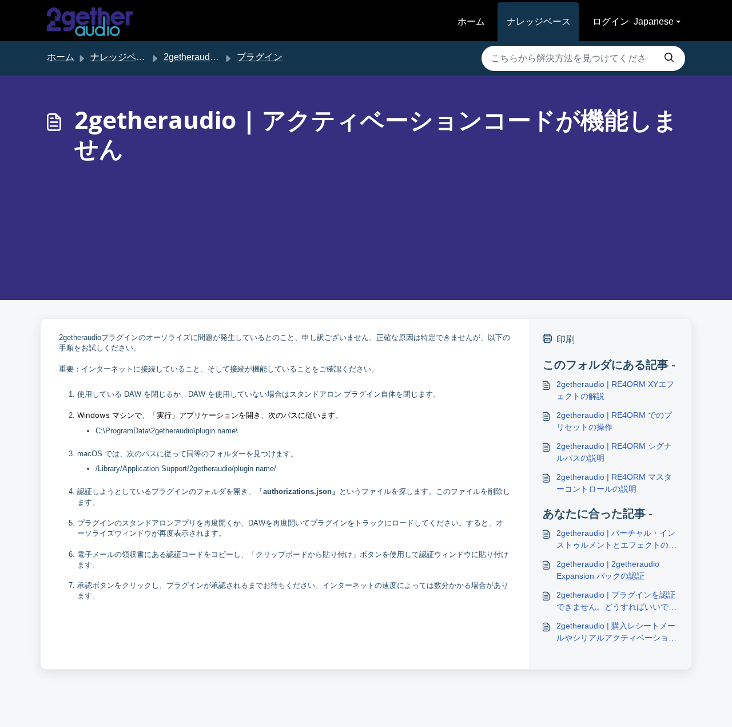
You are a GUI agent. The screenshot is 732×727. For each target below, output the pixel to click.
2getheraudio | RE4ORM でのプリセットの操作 (614, 421)
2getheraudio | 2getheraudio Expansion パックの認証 (607, 569)
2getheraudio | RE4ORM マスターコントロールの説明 (614, 482)
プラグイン (260, 57)
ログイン (610, 21)
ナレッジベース (539, 21)
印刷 (565, 339)
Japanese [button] (654, 21)
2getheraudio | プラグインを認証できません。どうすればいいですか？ (616, 601)
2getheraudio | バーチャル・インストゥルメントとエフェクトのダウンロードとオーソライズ (616, 539)
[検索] (669, 58)
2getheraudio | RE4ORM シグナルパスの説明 (614, 452)
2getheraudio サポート (210, 57)
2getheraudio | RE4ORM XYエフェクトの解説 (615, 390)
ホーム (471, 21)
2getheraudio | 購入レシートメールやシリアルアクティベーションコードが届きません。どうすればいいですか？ (616, 632)
